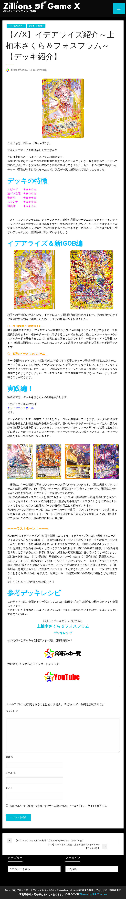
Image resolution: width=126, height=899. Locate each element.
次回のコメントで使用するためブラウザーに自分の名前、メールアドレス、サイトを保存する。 (59, 806)
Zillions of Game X (19, 70)
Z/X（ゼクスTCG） (16, 26)
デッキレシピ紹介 (36, 26)
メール (11, 773)
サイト (9, 788)
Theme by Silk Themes (93, 894)
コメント (12, 711)
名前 (9, 757)
